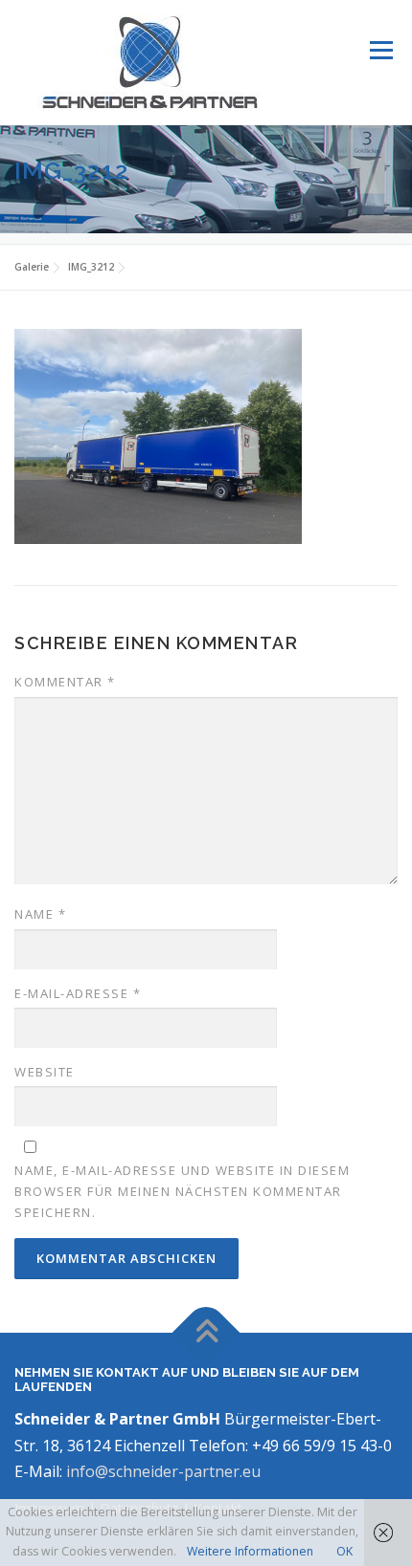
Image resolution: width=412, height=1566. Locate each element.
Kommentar (65, 681)
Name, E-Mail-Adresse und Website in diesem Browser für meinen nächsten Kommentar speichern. (182, 1191)
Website (44, 1071)
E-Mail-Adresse (77, 993)
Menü (380, 50)
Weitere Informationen (250, 1551)
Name (40, 914)
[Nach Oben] (206, 1333)
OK (344, 1551)
